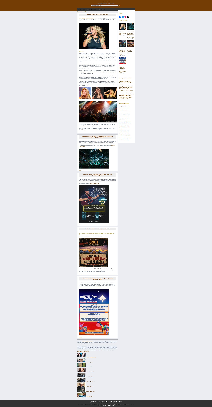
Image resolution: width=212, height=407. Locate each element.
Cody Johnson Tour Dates (124, 113)
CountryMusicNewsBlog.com (83, 351)
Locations (93, 9)
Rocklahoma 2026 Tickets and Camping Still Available (97, 228)
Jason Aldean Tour (89, 376)
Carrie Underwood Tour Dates (125, 137)
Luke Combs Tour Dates (124, 139)
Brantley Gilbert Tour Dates (125, 111)
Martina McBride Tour (90, 371)
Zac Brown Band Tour (90, 381)
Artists (88, 9)
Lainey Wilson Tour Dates (124, 127)
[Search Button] (120, 5)
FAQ (99, 9)
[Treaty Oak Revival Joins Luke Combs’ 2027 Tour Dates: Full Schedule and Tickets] (122, 43)
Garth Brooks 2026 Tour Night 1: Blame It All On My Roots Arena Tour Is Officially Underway (97, 137)
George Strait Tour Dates (124, 105)
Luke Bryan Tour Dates (124, 119)
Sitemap (120, 401)
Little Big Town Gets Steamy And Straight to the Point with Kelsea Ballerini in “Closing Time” (126, 87)
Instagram (84, 129)
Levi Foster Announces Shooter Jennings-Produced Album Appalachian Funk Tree (125, 98)
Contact (103, 9)
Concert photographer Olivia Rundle (86, 18)
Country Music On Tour (94, 183)
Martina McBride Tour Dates (125, 123)
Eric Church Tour (89, 366)
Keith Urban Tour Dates (124, 131)
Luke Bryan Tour (89, 396)
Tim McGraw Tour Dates (82, 397)
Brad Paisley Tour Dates (124, 115)
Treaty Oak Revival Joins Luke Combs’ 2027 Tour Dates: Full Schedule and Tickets (97, 175)
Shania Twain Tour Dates (124, 107)
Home (79, 9)
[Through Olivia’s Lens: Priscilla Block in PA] (122, 26)
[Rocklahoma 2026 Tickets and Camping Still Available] (130, 43)
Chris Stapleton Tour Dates (124, 135)
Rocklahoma (86, 270)
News (84, 9)
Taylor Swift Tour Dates (124, 109)
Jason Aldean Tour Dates (124, 117)
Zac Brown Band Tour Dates (125, 121)
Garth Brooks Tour (89, 386)
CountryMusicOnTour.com (87, 341)
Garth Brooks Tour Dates (124, 125)
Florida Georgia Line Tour (91, 357)
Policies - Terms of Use (113, 401)
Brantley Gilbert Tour (90, 391)
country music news (99, 349)
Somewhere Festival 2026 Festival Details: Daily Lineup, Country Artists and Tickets (97, 279)
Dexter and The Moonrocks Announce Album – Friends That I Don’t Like (125, 83)
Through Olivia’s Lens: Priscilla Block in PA (97, 14)
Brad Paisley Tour (89, 362)
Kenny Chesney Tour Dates (124, 133)
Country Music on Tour (116, 404)
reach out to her (95, 129)
